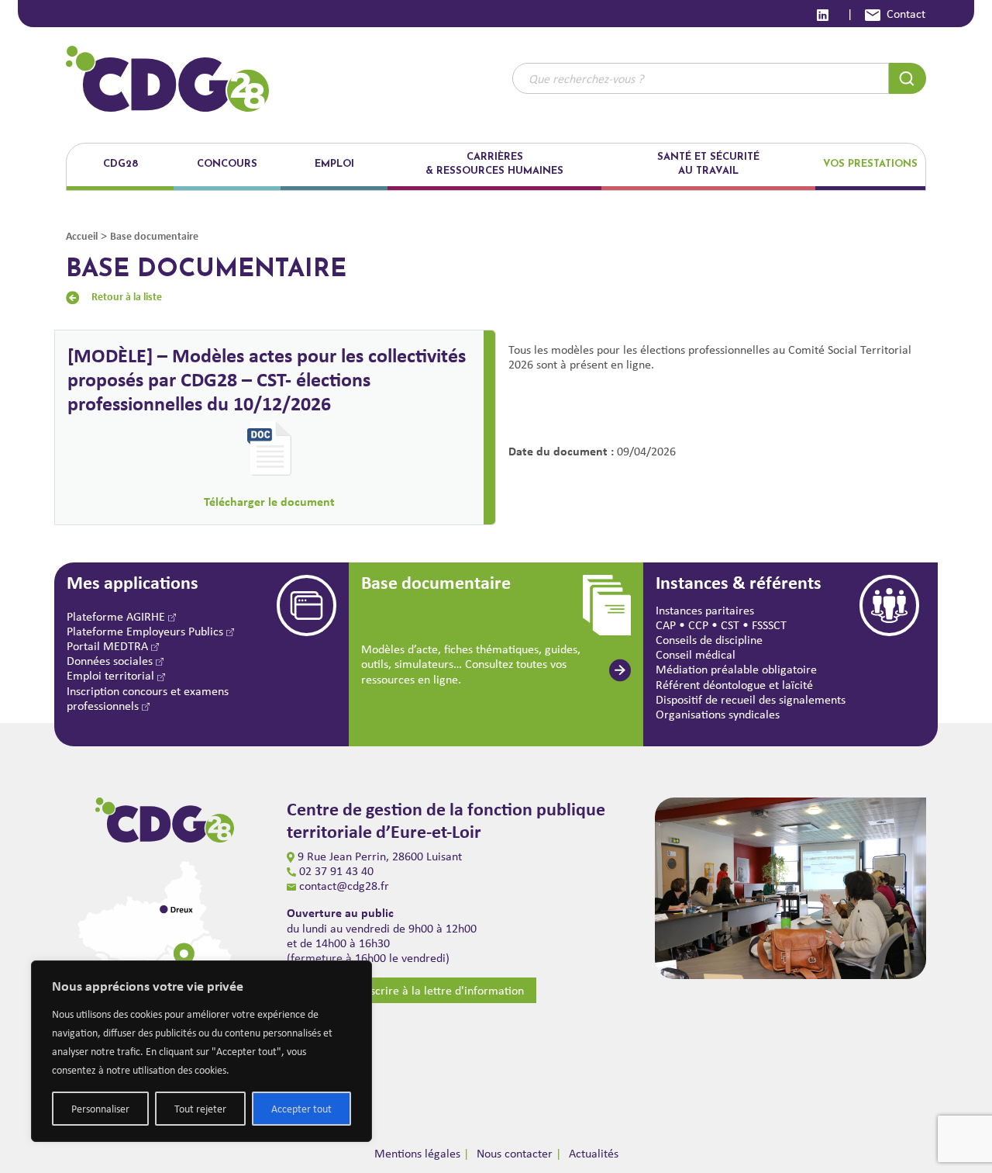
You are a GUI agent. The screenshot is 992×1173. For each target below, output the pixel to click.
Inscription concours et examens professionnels (148, 698)
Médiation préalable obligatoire (736, 669)
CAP (666, 625)
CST (730, 625)
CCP (698, 625)
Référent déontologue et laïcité (734, 684)
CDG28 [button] (120, 164)
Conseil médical (695, 654)
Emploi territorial (112, 675)
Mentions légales (417, 1153)
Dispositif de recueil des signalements (751, 699)
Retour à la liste (126, 296)
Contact (906, 13)
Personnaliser (100, 1109)
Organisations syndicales (718, 714)
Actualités (593, 1153)
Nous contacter (515, 1153)
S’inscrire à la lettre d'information (438, 990)
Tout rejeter (200, 1109)
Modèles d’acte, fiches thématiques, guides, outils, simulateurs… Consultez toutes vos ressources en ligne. (470, 664)
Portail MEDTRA (109, 646)
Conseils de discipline (709, 639)
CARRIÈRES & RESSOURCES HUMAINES (494, 164)
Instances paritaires (705, 610)
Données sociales (111, 660)
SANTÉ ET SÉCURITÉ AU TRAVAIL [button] (708, 164)
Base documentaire (154, 235)
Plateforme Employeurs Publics (146, 631)
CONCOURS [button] (227, 164)
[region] (201, 1051)
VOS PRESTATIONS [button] (870, 164)
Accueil (82, 235)
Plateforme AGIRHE (117, 616)
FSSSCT (769, 625)
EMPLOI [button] (334, 164)
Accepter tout (301, 1109)
